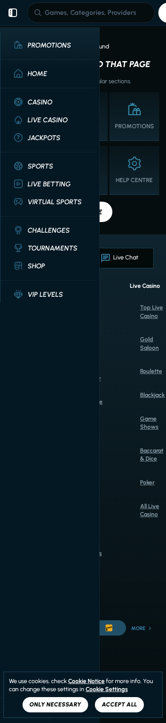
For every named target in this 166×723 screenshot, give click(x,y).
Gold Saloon (149, 344)
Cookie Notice (86, 681)
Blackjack (152, 395)
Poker (147, 482)
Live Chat (125, 257)
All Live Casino (149, 510)
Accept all (119, 704)
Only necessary (55, 704)
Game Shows (149, 423)
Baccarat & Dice (151, 455)
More (138, 628)
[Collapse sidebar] (13, 12)
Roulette (151, 371)
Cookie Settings (107, 689)
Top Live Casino (151, 312)
